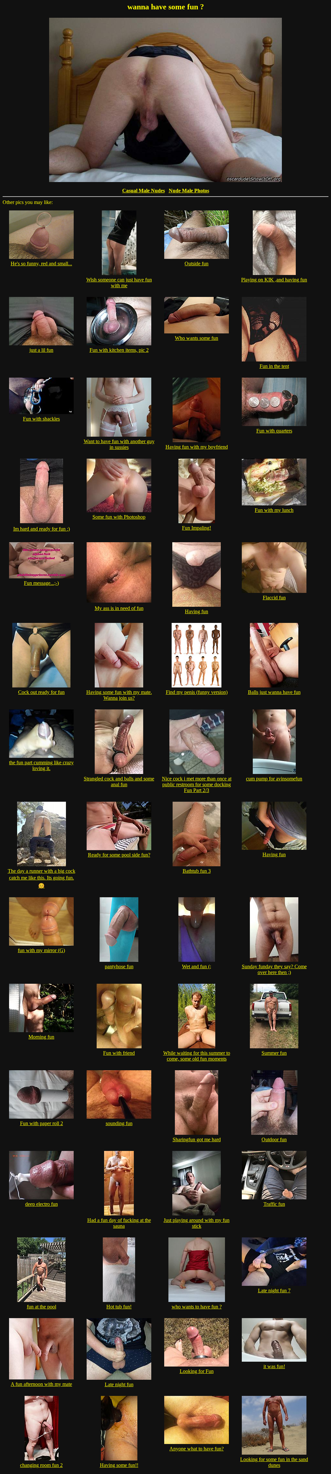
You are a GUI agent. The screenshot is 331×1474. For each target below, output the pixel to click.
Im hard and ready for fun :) (41, 529)
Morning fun (41, 1037)
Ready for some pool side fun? (119, 855)
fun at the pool (41, 1306)
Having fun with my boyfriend (197, 447)
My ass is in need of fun (119, 608)
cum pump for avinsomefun (274, 778)
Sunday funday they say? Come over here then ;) (274, 969)
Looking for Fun (197, 1371)
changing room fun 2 (41, 1465)
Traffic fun (274, 1204)
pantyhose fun (119, 966)
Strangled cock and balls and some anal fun (119, 781)
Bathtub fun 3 (197, 871)
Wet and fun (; (196, 966)
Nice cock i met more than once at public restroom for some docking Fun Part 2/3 (196, 784)
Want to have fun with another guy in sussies (119, 444)
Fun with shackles (41, 419)
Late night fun (119, 1384)
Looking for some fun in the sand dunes (274, 1462)
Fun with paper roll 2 (41, 1123)
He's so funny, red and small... (41, 263)
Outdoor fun (274, 1139)
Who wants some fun (196, 338)
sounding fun (119, 1123)
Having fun (196, 611)
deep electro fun (41, 1204)
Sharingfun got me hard (197, 1139)
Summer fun (274, 1053)
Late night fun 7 (274, 1290)
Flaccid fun (274, 597)
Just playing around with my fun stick (197, 1223)
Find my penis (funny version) (197, 692)
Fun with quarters (274, 430)
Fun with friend (119, 1053)
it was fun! (274, 1366)
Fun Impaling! (196, 528)
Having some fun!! (119, 1465)
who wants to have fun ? (197, 1306)
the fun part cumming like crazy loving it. (41, 765)
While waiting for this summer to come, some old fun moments (196, 1056)
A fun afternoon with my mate (41, 1384)
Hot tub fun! (119, 1306)
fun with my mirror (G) (41, 950)
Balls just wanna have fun (274, 692)
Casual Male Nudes (143, 190)
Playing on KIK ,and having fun (274, 279)
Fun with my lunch (274, 510)
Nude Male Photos (189, 190)
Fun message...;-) (41, 583)
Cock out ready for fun (41, 692)
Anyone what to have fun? (196, 1448)
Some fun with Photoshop (118, 517)
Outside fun (196, 263)
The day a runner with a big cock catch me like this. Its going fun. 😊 (41, 878)
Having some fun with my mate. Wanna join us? (119, 695)
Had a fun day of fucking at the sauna (119, 1223)
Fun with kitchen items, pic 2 (119, 350)
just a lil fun (41, 350)
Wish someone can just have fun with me (119, 282)
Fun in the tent (274, 366)
